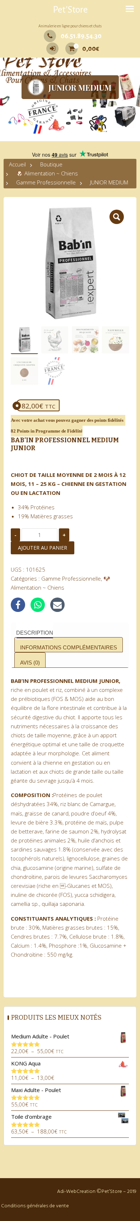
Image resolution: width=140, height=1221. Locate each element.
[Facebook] (18, 605)
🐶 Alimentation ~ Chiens (47, 173)
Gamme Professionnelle (46, 182)
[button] (116, 217)
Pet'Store (70, 10)
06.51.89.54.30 (81, 36)
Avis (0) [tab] (30, 662)
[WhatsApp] (38, 605)
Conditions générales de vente (35, 1206)
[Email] (57, 605)
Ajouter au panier (42, 547)
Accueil (17, 164)
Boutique (51, 164)
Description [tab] (34, 633)
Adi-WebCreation (76, 1192)
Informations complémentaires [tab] (68, 647)
